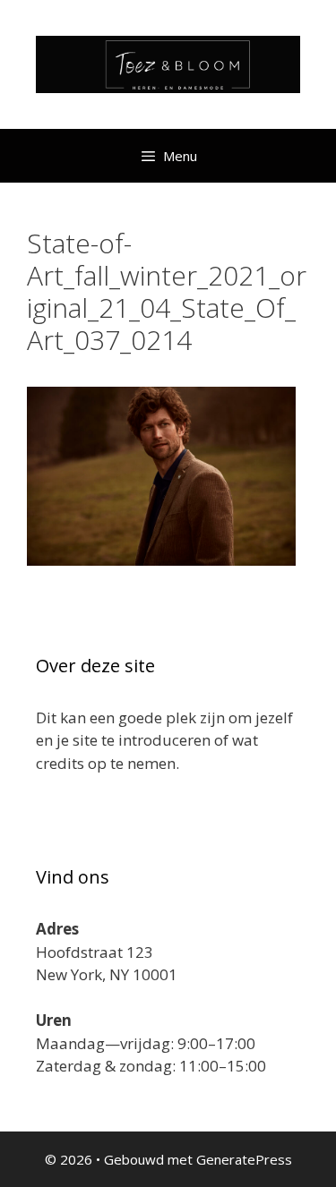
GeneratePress (244, 1159)
